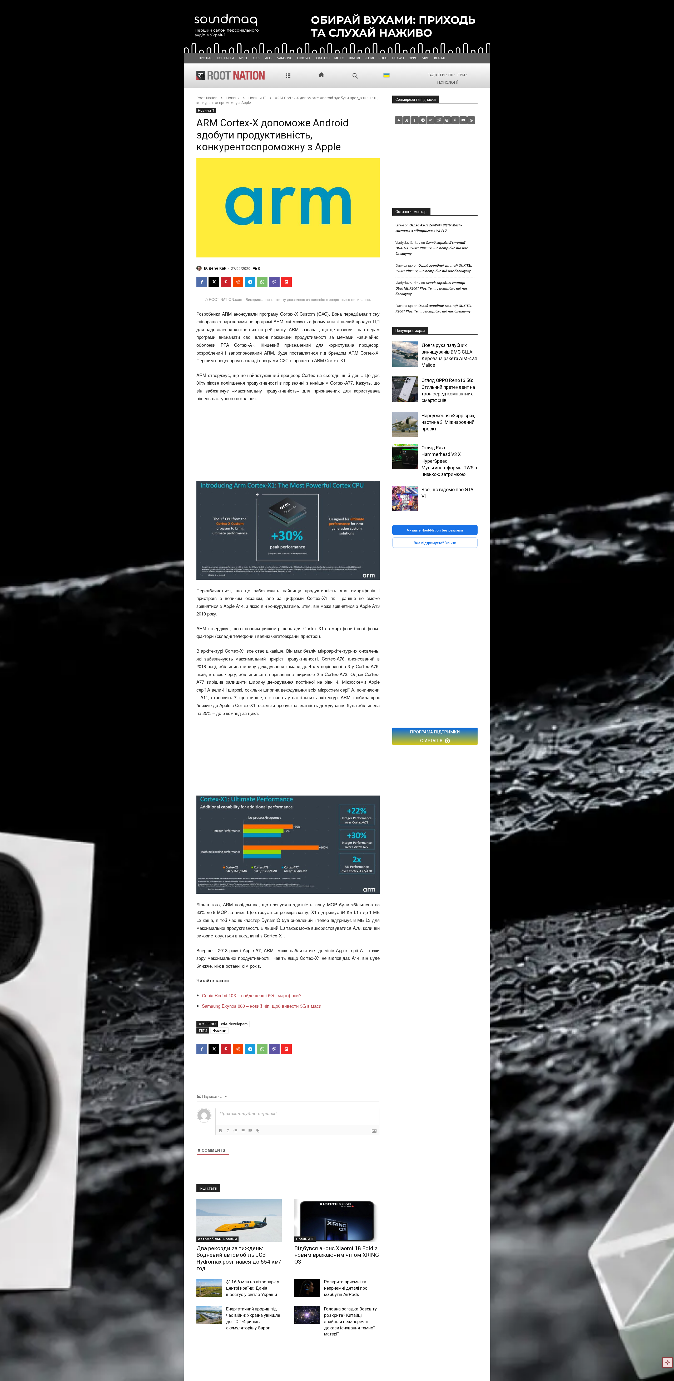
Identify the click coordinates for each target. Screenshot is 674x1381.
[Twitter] (407, 120)
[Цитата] (250, 1130)
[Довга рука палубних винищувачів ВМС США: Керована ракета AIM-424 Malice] (405, 354)
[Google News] (471, 120)
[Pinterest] (226, 282)
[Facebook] (201, 282)
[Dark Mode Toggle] (667, 1362)
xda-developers (234, 1023)
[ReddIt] (238, 282)
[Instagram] (447, 120)
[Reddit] (439, 120)
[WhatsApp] (262, 282)
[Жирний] (220, 1130)
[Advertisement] (288, 442)
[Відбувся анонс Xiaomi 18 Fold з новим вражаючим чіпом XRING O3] (337, 1220)
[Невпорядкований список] (242, 1130)
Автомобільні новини (217, 1238)
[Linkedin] (431, 120)
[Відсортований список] (235, 1130)
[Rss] (399, 120)
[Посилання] (257, 1130)
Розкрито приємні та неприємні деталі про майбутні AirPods (346, 1288)
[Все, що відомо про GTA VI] (405, 498)
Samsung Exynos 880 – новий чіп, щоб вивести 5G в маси (261, 1005)
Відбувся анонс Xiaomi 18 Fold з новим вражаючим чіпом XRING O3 (336, 1255)
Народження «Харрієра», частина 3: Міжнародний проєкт (448, 422)
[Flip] (286, 282)
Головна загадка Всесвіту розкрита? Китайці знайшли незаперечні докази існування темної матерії (350, 1321)
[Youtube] (463, 120)
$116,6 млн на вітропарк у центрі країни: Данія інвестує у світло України (252, 1288)
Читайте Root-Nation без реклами (435, 530)
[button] (355, 76)
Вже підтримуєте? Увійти (435, 542)
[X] (214, 282)
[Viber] (274, 282)
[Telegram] (250, 282)
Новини (233, 97)
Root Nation (206, 97)
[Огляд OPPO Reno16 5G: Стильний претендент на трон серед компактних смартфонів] (405, 389)
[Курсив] (228, 1130)
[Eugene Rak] (199, 268)
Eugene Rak (215, 268)
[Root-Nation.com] (230, 75)
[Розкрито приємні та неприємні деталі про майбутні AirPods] (307, 1288)
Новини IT (257, 97)
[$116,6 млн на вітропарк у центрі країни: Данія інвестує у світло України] (209, 1288)
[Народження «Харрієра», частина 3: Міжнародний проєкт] (405, 424)
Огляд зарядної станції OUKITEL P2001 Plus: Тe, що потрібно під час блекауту (431, 248)
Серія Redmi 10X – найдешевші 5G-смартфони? (251, 995)
